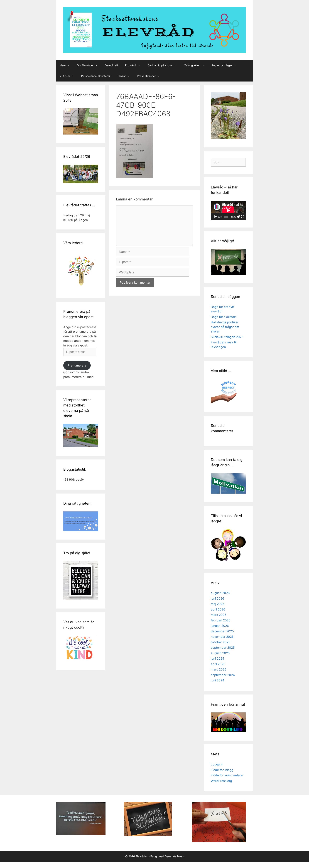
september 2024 (223, 675)
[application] (228, 210)
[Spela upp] (215, 217)
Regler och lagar (222, 65)
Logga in (217, 764)
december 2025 (222, 631)
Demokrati (111, 65)
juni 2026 (217, 598)
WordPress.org (221, 781)
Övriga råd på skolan (160, 65)
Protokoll (130, 65)
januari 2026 (220, 626)
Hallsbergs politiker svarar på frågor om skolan (225, 326)
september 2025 (223, 647)
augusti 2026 (220, 593)
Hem (63, 65)
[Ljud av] (238, 217)
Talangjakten (192, 65)
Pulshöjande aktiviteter (95, 76)
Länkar (121, 76)
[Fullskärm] (242, 217)
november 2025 (222, 636)
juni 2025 (217, 658)
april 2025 (218, 664)
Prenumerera (77, 365)
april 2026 (218, 609)
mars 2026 (218, 615)
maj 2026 (217, 604)
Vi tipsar (65, 76)
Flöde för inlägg (222, 770)
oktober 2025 (220, 642)
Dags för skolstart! (224, 317)
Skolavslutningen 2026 (227, 337)
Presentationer (146, 76)
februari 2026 (220, 620)
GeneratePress (174, 856)
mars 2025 (218, 669)
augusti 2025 (220, 653)
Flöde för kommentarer (227, 775)
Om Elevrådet (85, 65)
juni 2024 (217, 680)
